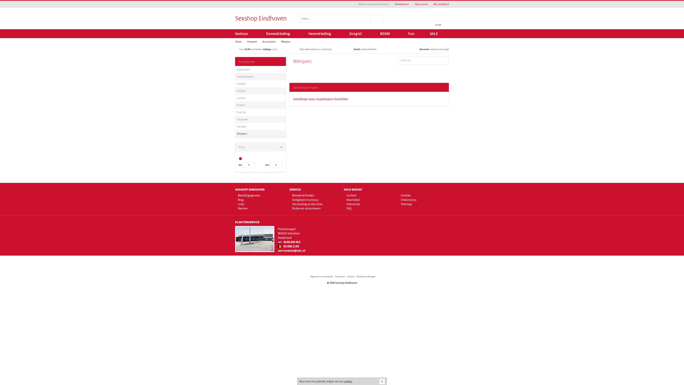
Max (267, 164)
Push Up (241, 112)
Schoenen (242, 119)
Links (241, 204)
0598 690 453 (291, 242)
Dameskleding (278, 33)
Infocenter (353, 204)
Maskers (241, 91)
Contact (351, 195)
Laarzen (241, 98)
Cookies (406, 195)
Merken (243, 208)
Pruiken (241, 105)
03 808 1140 (291, 246)
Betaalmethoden (303, 195)
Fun (411, 33)
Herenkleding (319, 33)
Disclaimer (340, 276)
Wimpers (242, 133)
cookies (348, 381)
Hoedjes (241, 83)
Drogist (355, 33)
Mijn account (421, 4)
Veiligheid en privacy (305, 200)
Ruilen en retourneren (306, 208)
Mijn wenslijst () (441, 4)
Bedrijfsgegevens (249, 195)
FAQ (348, 208)
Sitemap (406, 204)
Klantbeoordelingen (365, 276)
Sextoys (241, 33)
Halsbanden (243, 69)
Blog (241, 200)
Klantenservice (402, 4)
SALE (434, 33)
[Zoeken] (376, 19)
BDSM (385, 33)
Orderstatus (408, 200)
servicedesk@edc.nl (291, 251)
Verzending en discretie (307, 204)
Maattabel (353, 200)
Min (240, 164)
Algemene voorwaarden (321, 276)
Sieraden (241, 126)
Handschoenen (245, 76)
